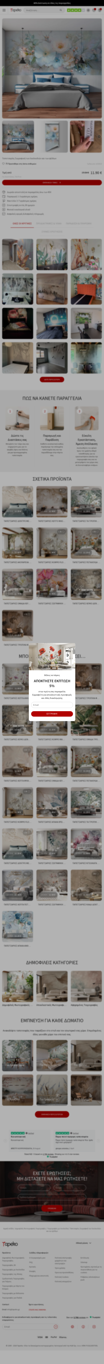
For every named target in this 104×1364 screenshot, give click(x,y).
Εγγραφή (52, 714)
